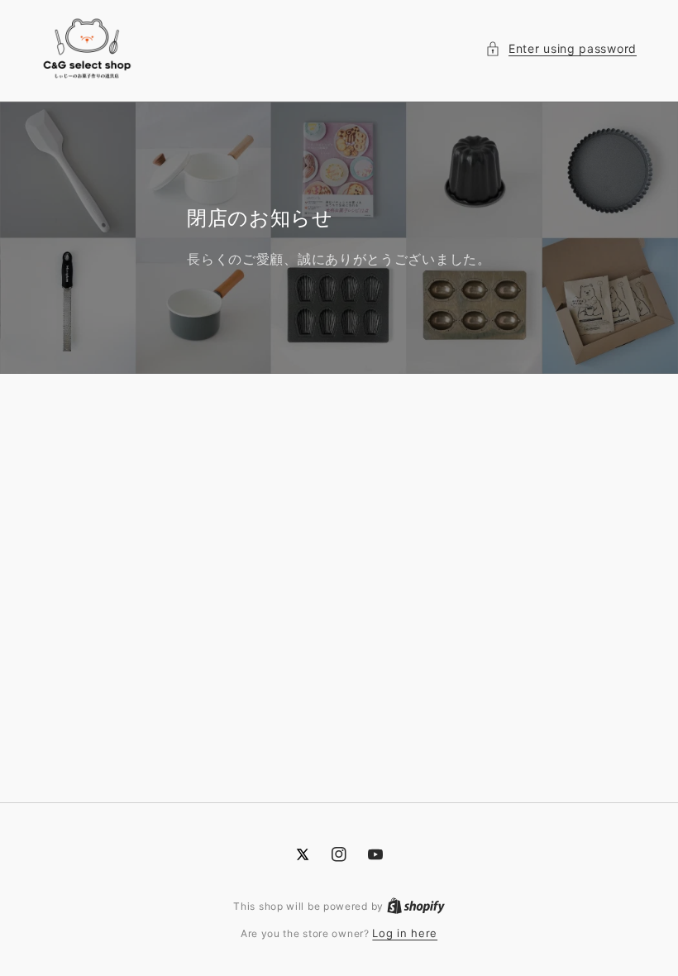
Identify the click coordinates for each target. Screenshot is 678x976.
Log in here (404, 933)
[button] (561, 48)
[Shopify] (416, 905)
